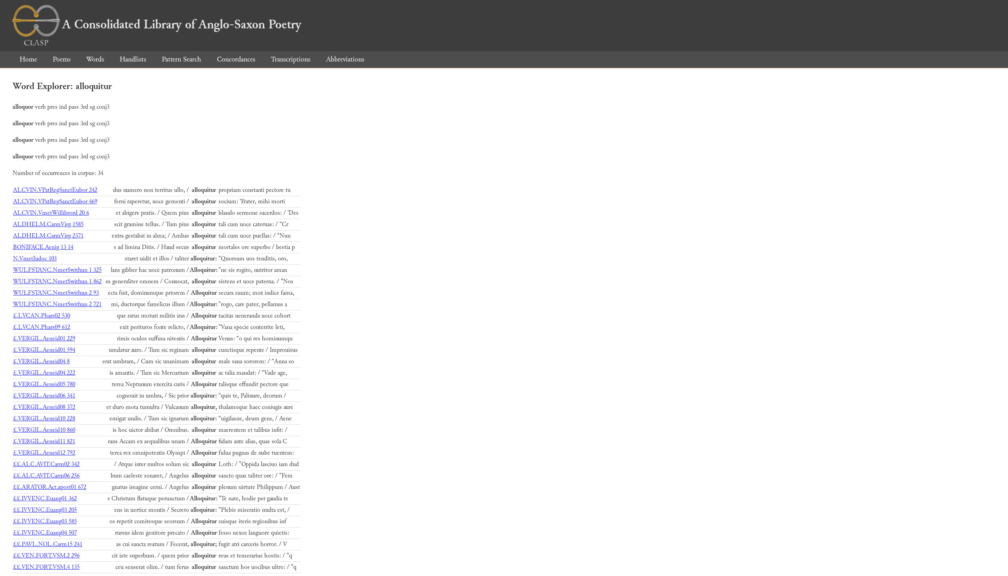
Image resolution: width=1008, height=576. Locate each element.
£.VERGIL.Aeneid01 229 (44, 338)
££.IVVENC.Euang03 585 (45, 521)
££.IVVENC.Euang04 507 (45, 532)
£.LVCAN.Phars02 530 (41, 315)
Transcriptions (290, 59)
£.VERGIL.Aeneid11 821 (44, 441)
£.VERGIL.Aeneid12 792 (44, 452)
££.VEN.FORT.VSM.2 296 (46, 555)
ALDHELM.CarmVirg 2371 (48, 235)
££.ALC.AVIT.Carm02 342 (46, 464)
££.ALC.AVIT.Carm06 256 (46, 475)
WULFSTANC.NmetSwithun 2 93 (56, 292)
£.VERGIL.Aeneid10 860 (44, 430)
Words (95, 59)
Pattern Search (181, 59)
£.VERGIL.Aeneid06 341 (44, 395)
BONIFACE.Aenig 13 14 (43, 247)
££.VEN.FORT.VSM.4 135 (46, 567)
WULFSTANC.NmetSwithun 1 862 (57, 281)
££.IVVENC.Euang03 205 (45, 510)
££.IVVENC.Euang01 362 (45, 498)
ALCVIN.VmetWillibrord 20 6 (51, 212)
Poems (61, 59)
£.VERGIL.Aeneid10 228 (44, 418)
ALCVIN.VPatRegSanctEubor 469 (55, 201)
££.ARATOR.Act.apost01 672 (49, 487)
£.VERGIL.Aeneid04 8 (41, 361)
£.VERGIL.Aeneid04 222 (44, 372)
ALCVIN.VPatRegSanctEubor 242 (55, 190)
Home (28, 59)
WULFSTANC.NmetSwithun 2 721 (57, 304)
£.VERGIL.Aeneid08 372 (44, 407)
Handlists (133, 59)
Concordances (236, 59)
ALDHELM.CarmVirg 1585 (48, 224)
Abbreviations (345, 59)
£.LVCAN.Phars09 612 (41, 327)
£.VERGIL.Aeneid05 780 (44, 384)
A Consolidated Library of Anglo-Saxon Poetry (181, 24)
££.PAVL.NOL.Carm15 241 (47, 544)
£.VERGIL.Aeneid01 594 (44, 350)
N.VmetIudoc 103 (35, 258)
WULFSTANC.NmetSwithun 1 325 (57, 270)
